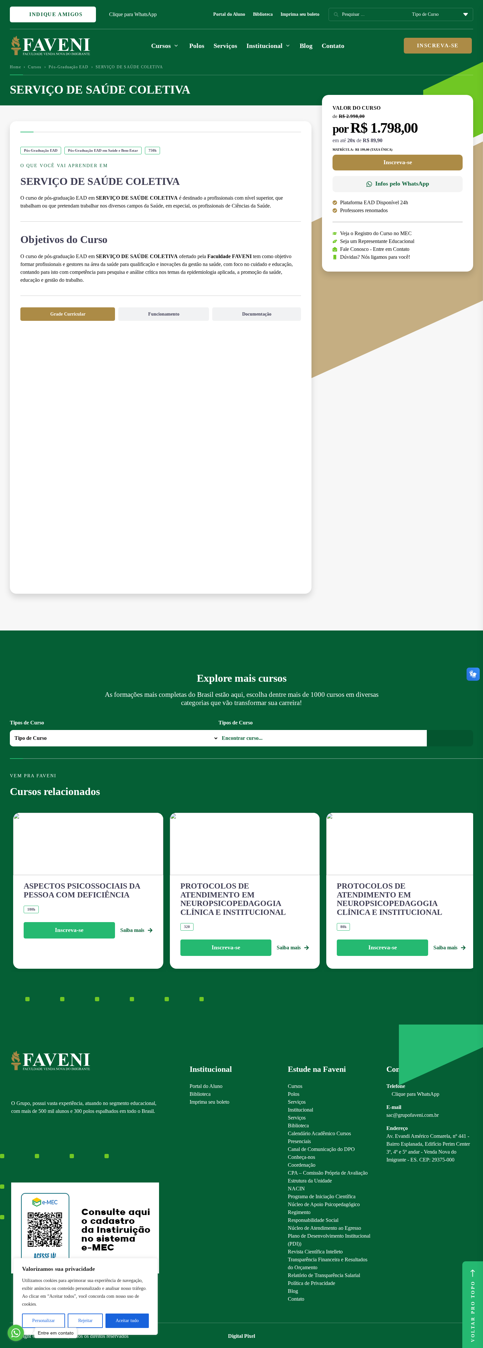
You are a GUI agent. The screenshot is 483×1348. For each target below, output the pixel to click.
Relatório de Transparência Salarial (324, 1275)
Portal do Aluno (229, 14)
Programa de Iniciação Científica (322, 1196)
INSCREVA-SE (438, 45)
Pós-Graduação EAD (68, 67)
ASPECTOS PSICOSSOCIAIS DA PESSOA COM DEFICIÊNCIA (82, 890)
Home (15, 67)
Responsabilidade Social (313, 1220)
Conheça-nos (301, 1157)
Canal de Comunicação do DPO (321, 1149)
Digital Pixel (241, 1336)
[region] (85, 1296)
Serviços (225, 45)
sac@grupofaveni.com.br (412, 1115)
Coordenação (301, 1165)
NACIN (296, 1188)
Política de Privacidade (311, 1283)
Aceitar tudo (127, 1320)
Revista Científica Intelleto (315, 1251)
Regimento (299, 1212)
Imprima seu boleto (300, 14)
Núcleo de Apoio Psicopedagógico (324, 1204)
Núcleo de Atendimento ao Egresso (324, 1228)
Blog (306, 45)
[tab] (67, 314)
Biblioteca (263, 14)
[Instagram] (14, 1148)
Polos (196, 45)
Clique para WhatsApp (133, 14)
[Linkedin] (49, 1148)
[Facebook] (26, 1148)
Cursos (34, 67)
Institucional (300, 1110)
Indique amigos (55, 14)
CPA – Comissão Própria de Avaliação (328, 1173)
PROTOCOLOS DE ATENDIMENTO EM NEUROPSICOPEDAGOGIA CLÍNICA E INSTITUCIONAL (233, 899)
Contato (333, 45)
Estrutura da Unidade (310, 1180)
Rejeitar (85, 1320)
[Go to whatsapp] (16, 1333)
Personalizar (43, 1320)
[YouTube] (37, 1148)
